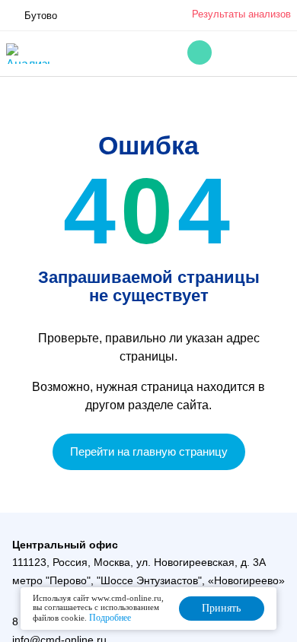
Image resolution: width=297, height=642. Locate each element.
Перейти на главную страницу (149, 451)
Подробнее (110, 617)
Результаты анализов (241, 14)
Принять (221, 608)
